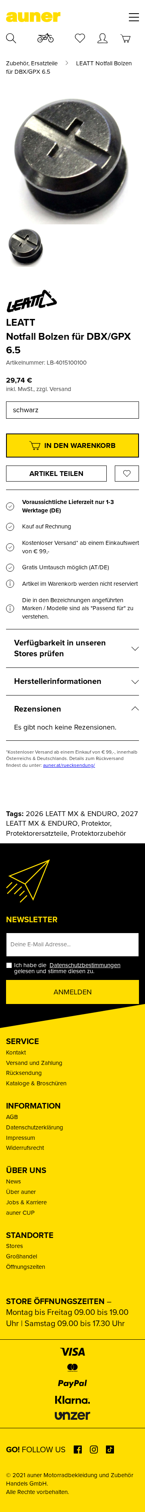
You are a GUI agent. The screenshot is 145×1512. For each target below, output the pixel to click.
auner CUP (20, 1212)
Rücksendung (24, 1072)
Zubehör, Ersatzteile (32, 63)
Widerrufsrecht (25, 1147)
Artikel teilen (56, 473)
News (13, 1181)
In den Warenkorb (80, 445)
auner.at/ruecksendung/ (69, 765)
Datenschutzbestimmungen (85, 965)
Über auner (21, 1191)
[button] (14, 1497)
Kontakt (16, 1052)
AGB (12, 1117)
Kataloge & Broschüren (36, 1083)
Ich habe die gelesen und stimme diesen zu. (68, 968)
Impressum (20, 1137)
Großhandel (21, 1256)
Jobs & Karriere (26, 1202)
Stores (14, 1246)
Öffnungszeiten (25, 1266)
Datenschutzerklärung (34, 1127)
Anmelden (73, 992)
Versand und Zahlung (34, 1062)
